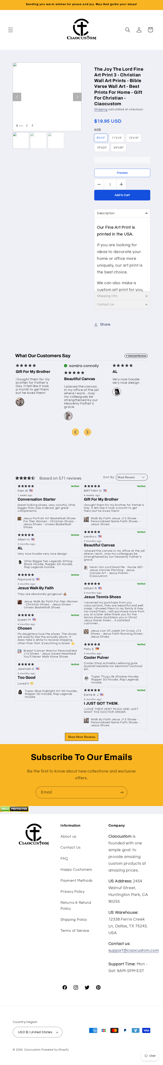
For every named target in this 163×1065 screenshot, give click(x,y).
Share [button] (105, 324)
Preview (122, 172)
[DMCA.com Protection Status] (14, 811)
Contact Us (70, 847)
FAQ (64, 859)
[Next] (77, 97)
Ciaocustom (32, 1049)
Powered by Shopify (55, 1049)
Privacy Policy (72, 892)
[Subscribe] (121, 792)
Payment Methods (76, 881)
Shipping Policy (73, 920)
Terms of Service (74, 931)
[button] (10, 29)
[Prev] (17, 97)
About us (68, 836)
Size (97, 129)
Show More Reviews (81, 737)
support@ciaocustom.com (133, 950)
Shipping (100, 109)
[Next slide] (87, 432)
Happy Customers (76, 870)
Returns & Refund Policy (75, 906)
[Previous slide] (75, 432)
